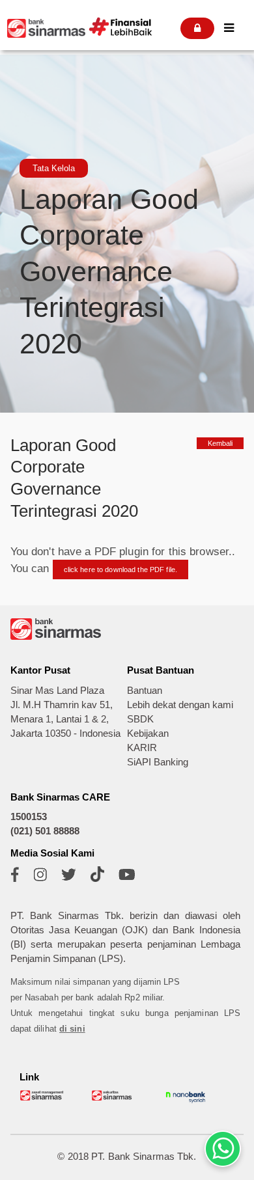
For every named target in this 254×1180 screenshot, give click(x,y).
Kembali (220, 443)
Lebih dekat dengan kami (180, 705)
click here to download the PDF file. (121, 569)
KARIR (142, 748)
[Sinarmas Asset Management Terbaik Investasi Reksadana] (42, 1098)
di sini (72, 1029)
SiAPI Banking (157, 762)
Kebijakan (148, 733)
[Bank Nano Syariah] (185, 1102)
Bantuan (144, 690)
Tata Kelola (54, 168)
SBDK (140, 719)
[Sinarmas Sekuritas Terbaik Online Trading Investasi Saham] (114, 1098)
